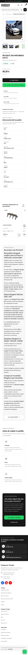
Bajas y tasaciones (5, 614)
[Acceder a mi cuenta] (21, 5)
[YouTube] (10, 582)
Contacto (3, 620)
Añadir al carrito (15, 80)
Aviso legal (3, 629)
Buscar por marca (5, 596)
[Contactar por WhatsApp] (25, 652)
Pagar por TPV (4, 623)
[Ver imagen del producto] (5, 46)
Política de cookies (5, 635)
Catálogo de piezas (5, 590)
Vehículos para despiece (6, 593)
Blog (2, 617)
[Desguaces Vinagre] (5, 5)
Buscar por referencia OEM (7, 598)
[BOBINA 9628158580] (12, 216)
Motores (3, 601)
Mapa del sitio (4, 641)
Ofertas (2, 604)
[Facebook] (2, 582)
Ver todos (23, 205)
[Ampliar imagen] (22, 39)
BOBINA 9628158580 (7, 225)
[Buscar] (25, 9)
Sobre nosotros (4, 611)
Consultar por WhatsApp (15, 517)
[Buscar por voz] (21, 9)
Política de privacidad (5, 632)
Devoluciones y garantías (6, 638)
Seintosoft (10, 649)
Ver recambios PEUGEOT (13, 417)
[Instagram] (6, 582)
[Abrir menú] (18, 5)
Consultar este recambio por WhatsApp (15, 85)
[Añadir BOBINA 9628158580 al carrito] (19, 235)
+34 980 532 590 (14, 522)
